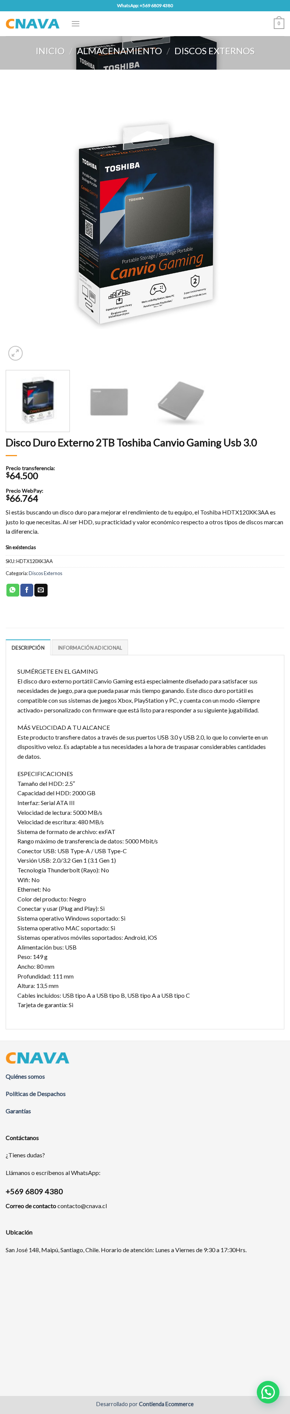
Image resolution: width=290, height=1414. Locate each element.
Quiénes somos (25, 1076)
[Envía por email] (40, 590)
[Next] (269, 223)
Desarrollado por (145, 1404)
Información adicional (90, 648)
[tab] (28, 647)
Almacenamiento (119, 50)
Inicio (50, 50)
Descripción (28, 648)
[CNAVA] (33, 23)
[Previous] (21, 223)
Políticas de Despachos (36, 1093)
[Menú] (75, 23)
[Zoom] (15, 353)
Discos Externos (214, 50)
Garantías (18, 1110)
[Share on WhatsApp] (12, 590)
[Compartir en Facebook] (26, 590)
